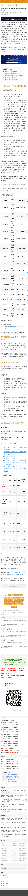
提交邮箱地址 (21, 671)
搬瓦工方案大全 (13, 748)
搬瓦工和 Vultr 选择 (9, 602)
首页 (2, 5)
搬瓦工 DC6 (4, 853)
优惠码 (16, 5)
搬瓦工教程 (6, 14)
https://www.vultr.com (13, 568)
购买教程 (12, 5)
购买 (15, 722)
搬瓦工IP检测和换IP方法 (13, 766)
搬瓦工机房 (13, 855)
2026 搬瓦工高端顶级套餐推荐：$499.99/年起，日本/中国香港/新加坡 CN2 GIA (15, 647)
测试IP (20, 5)
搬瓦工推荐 (14, 604)
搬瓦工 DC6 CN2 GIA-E (13, 851)
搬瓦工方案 (20, 604)
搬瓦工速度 (14, 606)
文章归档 (17, 893)
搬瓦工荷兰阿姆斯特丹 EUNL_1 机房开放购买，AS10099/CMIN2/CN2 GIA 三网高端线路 (13, 643)
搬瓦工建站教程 (22, 858)
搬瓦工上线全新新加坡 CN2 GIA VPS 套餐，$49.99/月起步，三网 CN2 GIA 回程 (14, 628)
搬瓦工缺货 (21, 860)
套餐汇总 (6, 877)
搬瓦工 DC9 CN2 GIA (13, 853)
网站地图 (13, 893)
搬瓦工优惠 (4, 845)
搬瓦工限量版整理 (14, 750)
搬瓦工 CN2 (21, 850)
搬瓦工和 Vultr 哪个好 (8, 597)
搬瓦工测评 (4, 850)
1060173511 (21, 668)
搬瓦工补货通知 (22, 853)
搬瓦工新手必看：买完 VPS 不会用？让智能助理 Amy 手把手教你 (14, 632)
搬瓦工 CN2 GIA (22, 843)
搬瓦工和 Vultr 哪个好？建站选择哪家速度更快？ (13, 10)
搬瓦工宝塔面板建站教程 (13, 768)
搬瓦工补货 (21, 845)
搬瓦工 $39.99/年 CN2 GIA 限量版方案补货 (14, 610)
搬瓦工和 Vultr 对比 (9, 599)
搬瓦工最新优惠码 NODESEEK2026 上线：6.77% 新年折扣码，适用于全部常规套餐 (15, 639)
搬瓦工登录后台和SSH (12, 764)
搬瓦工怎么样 (7, 604)
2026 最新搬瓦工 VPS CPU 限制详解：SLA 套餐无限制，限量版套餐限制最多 (15, 621)
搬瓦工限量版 (13, 845)
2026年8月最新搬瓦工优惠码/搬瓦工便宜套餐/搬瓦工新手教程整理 (14, 625)
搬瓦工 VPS (4, 860)
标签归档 (22, 893)
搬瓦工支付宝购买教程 (12, 761)
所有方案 (6, 5)
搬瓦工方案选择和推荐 (12, 759)
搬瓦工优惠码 (22, 848)
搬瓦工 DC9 (13, 858)
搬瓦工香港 (4, 848)
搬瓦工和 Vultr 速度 (19, 602)
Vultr (10, 595)
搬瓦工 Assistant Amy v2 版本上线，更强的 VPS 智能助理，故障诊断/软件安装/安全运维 (14, 636)
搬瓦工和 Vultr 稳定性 (18, 599)
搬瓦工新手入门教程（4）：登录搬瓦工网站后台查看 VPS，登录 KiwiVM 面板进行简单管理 (15, 462)
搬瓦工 (14, 2)
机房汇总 (6, 879)
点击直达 (10, 673)
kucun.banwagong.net (18, 675)
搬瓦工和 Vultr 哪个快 (19, 597)
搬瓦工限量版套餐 (22, 856)
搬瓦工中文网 (4, 858)
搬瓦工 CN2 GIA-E (13, 848)
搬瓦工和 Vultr (19, 595)
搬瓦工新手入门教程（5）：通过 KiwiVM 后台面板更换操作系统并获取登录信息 (15, 469)
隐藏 (10, 69)
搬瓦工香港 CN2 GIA (14, 861)
